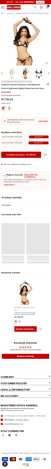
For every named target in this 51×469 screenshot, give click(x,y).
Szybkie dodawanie (26, 329)
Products (10, 13)
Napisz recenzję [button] (25, 356)
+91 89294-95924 (22, 420)
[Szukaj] (35, 7)
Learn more (43, 121)
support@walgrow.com (14, 424)
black (16, 321)
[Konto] (41, 7)
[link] (45, 155)
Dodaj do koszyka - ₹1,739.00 (21, 155)
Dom (2, 13)
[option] (25, 41)
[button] (2, 73)
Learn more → (9, 184)
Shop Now (40, 2)
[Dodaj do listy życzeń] (39, 329)
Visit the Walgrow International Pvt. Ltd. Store (16, 81)
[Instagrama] (9, 435)
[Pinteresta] (16, 435)
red (19, 321)
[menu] (2, 7)
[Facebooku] (3, 435)
